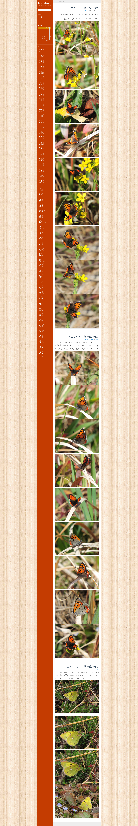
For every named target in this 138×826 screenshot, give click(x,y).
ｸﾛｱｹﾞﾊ (40, 254)
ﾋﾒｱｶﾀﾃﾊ (40, 307)
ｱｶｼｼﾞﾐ (40, 193)
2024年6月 (40, 78)
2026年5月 (40, 51)
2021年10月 (41, 117)
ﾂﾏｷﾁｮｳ (40, 296)
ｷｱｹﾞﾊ (40, 236)
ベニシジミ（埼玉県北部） (83, 8)
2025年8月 (40, 61)
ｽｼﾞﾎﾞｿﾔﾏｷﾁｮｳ (41, 288)
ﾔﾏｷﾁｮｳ (40, 352)
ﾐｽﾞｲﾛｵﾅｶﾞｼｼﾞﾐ (41, 330)
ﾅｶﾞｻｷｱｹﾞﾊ (40, 303)
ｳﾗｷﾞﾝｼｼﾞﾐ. (40, 209)
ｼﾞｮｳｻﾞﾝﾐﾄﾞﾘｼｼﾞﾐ (41, 283)
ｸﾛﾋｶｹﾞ (40, 259)
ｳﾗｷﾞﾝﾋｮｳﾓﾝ (41, 211)
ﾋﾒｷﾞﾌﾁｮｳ (40, 309)
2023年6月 (40, 93)
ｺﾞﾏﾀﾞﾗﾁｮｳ (40, 274)
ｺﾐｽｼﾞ (40, 275)
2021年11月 (41, 116)
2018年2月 (40, 171)
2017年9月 (40, 177)
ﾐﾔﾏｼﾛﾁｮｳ (40, 337)
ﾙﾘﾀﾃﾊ (40, 357)
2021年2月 (40, 127)
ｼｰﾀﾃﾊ (40, 280)
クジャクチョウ (41, 21)
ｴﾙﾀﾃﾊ (40, 221)
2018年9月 (40, 163)
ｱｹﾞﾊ (39, 198)
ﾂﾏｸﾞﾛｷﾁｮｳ (40, 297)
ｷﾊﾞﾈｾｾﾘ (40, 239)
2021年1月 (40, 128)
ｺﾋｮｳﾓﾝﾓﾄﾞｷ (41, 271)
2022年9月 (40, 104)
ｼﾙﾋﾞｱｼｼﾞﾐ (40, 285)
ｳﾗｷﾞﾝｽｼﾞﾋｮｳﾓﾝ (41, 210)
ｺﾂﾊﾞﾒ (40, 269)
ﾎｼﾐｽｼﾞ (40, 326)
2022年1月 (40, 114)
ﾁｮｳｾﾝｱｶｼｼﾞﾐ (41, 293)
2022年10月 (41, 103)
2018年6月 (40, 166)
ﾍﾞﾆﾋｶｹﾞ (40, 323)
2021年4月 (40, 125)
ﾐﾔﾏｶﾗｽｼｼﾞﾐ (41, 335)
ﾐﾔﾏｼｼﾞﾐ (40, 336)
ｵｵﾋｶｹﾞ (40, 226)
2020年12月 (41, 130)
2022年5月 (40, 109)
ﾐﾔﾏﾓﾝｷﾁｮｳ (40, 341)
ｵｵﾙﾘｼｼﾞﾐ (40, 231)
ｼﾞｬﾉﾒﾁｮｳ (40, 282)
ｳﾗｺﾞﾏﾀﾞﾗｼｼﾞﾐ (41, 214)
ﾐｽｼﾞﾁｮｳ (40, 331)
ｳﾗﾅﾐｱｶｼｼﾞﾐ (41, 216)
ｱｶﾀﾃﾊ (40, 195)
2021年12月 (41, 115)
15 (50, 34)
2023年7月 (40, 92)
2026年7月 (40, 49)
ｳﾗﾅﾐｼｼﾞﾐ (40, 217)
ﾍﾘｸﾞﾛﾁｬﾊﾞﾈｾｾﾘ (41, 324)
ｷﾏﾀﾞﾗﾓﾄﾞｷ (40, 244)
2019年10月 (41, 147)
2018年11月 (41, 160)
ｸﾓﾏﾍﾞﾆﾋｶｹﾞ (41, 253)
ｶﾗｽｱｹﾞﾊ (40, 234)
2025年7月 (40, 62)
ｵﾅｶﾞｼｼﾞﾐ (40, 233)
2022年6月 (40, 108)
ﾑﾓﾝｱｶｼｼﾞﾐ (40, 343)
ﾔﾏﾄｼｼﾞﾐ (40, 354)
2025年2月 (40, 68)
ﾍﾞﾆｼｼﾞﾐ (40, 321)
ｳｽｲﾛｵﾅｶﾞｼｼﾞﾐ (41, 205)
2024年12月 (41, 71)
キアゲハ (40, 18)
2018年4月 (40, 169)
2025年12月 (41, 56)
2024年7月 (40, 77)
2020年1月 (40, 143)
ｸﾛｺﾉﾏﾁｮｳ (40, 255)
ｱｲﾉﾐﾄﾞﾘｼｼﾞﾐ (41, 188)
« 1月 (39, 40)
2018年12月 (41, 159)
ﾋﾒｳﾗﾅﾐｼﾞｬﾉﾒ (41, 308)
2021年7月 (40, 121)
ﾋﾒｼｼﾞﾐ (40, 313)
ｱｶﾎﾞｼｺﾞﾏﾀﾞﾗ (41, 196)
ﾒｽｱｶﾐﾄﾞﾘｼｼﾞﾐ (41, 347)
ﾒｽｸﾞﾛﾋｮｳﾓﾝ (41, 348)
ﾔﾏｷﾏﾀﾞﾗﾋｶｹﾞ (41, 353)
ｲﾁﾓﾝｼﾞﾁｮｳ (40, 204)
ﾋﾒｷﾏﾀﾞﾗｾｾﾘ (41, 310)
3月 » (47, 40)
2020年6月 (40, 137)
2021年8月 (40, 120)
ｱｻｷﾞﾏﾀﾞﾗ (40, 199)
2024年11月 (41, 72)
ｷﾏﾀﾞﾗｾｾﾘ (40, 243)
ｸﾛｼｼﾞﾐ (40, 256)
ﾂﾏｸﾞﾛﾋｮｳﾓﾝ (41, 298)
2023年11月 (41, 87)
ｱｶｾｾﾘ (40, 194)
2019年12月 (41, 144)
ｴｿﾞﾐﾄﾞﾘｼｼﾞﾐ (41, 220)
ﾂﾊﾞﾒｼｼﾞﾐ (40, 294)
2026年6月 (40, 50)
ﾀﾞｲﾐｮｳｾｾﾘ (40, 291)
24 (40, 38)
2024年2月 (40, 83)
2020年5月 (40, 138)
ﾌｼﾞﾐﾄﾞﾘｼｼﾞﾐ (41, 319)
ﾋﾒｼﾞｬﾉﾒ (40, 314)
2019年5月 (40, 153)
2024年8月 (40, 76)
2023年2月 (40, 98)
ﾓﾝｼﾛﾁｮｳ (40, 351)
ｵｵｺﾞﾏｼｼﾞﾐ (40, 223)
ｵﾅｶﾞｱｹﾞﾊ (40, 232)
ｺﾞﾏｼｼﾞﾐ (40, 272)
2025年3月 (40, 67)
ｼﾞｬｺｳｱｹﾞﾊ (40, 281)
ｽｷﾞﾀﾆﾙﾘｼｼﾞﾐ (41, 286)
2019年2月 (40, 157)
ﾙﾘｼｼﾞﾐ (40, 356)
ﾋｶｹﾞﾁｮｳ (40, 305)
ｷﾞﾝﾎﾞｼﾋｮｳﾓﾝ (41, 248)
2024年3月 (40, 82)
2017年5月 (40, 182)
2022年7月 (40, 106)
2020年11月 (41, 131)
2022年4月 (40, 110)
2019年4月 (40, 154)
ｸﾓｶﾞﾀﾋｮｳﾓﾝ (41, 250)
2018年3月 (40, 170)
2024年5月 (40, 79)
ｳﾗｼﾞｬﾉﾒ (40, 215)
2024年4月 (40, 81)
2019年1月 (40, 158)
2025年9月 (40, 60)
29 (50, 38)
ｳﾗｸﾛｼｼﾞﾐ (40, 212)
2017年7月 (40, 180)
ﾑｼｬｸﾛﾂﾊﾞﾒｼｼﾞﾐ (41, 342)
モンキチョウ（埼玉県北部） (82, 666)
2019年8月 (40, 149)
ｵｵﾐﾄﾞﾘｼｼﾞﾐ (41, 228)
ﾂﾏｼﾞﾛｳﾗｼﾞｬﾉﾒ (41, 299)
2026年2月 (40, 55)
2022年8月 (40, 105)
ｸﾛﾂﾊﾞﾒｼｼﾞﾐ (41, 258)
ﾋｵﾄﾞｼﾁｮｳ (40, 304)
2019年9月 (40, 148)
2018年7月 (40, 165)
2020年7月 (40, 136)
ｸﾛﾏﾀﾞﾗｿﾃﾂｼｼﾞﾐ (41, 261)
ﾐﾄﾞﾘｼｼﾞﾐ (40, 332)
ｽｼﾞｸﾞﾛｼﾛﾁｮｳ (41, 287)
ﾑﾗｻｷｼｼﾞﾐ (40, 345)
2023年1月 (40, 99)
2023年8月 (40, 90)
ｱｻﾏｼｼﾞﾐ (40, 201)
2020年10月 (41, 132)
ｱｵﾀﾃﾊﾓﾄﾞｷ (40, 190)
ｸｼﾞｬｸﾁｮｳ (40, 249)
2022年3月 (40, 111)
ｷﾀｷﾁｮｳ (40, 237)
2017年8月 (40, 179)
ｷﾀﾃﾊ (39, 238)
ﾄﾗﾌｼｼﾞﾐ (40, 302)
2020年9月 (40, 133)
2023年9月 (40, 89)
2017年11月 (41, 175)
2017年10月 (41, 176)
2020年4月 (40, 139)
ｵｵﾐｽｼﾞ (40, 227)
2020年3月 (40, 141)
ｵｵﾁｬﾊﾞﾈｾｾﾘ (41, 225)
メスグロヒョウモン (42, 16)
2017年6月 (40, 181)
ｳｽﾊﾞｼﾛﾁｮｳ (40, 206)
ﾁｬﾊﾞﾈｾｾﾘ (40, 292)
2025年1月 (40, 70)
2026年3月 (40, 54)
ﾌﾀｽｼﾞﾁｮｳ (40, 320)
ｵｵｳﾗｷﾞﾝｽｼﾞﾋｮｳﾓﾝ (41, 222)
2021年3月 (40, 126)
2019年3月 (40, 155)
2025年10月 (41, 59)
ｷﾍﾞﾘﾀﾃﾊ (40, 242)
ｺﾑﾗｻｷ (40, 276)
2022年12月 (41, 100)
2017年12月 (41, 174)
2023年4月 (40, 95)
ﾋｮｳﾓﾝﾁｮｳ (40, 318)
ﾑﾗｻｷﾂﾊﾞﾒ (40, 346)
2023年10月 (41, 88)
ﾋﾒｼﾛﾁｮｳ (40, 315)
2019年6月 (40, 152)
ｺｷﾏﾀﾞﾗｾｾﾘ (40, 265)
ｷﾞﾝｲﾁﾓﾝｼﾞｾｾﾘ (41, 247)
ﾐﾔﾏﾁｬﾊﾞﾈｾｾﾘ (41, 340)
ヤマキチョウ (41, 17)
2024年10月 (41, 73)
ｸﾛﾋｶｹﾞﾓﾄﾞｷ (41, 260)
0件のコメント (97, 10)
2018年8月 (40, 164)
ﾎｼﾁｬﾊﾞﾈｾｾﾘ (41, 325)
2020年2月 (40, 142)
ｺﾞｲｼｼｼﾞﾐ (40, 264)
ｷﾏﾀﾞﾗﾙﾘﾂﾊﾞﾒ (41, 245)
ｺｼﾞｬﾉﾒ (40, 266)
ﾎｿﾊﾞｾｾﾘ (40, 329)
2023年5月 (40, 94)
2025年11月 (41, 57)
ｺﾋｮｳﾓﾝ (40, 270)
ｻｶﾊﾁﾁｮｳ (40, 277)
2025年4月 (40, 66)
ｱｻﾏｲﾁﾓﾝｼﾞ (40, 200)
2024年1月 (40, 84)
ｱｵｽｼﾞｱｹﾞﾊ (40, 189)
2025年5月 (40, 65)
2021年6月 (40, 122)
